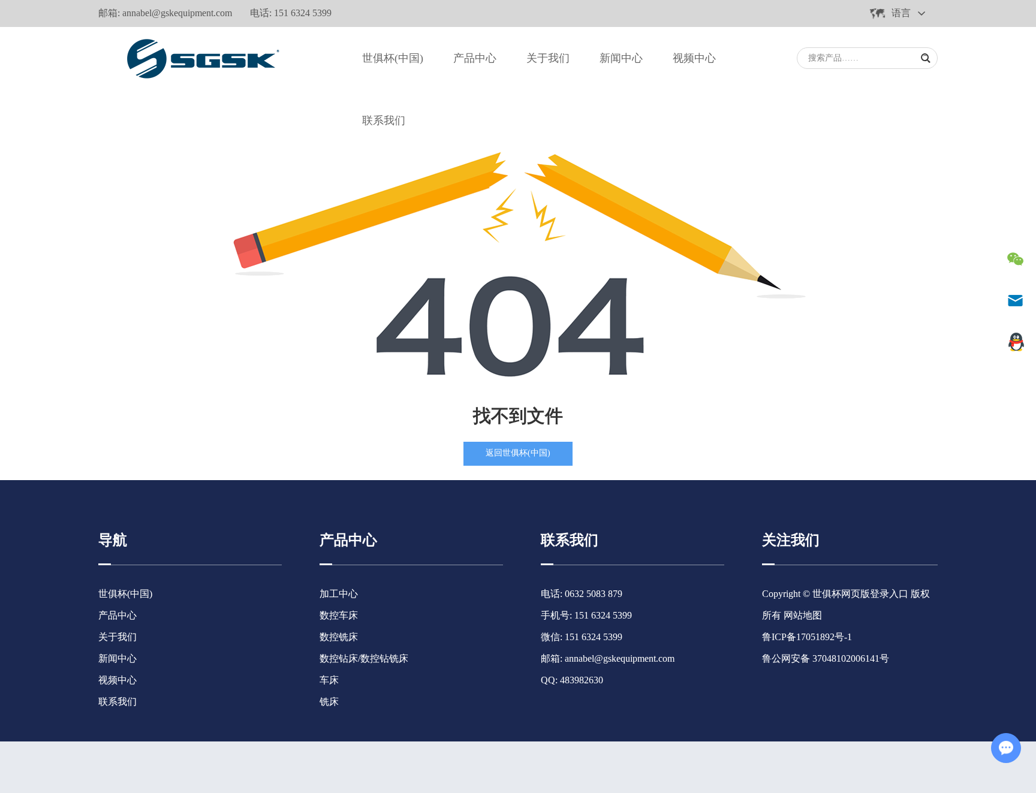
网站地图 (803, 615)
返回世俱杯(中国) (518, 452)
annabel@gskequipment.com (177, 13)
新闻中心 (621, 58)
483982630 (581, 680)
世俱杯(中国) (392, 58)
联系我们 (383, 120)
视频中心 (694, 58)
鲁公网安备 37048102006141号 (825, 658)
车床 (329, 680)
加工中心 (339, 594)
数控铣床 (339, 637)
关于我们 (548, 58)
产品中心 (474, 58)
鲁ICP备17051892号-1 (807, 637)
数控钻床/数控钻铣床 (364, 658)
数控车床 (339, 615)
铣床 (329, 701)
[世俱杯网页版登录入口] (200, 58)
